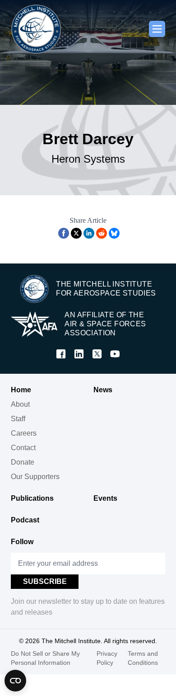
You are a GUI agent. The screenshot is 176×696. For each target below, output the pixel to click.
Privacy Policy (107, 658)
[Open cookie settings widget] (15, 680)
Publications (32, 498)
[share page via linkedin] (88, 233)
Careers (24, 433)
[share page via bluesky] (114, 233)
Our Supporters (35, 476)
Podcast (25, 520)
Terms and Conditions (143, 658)
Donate (22, 462)
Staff (18, 419)
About (20, 404)
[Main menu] (157, 29)
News (102, 390)
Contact (23, 447)
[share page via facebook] (63, 233)
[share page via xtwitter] (76, 233)
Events (105, 498)
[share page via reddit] (101, 233)
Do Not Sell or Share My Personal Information (45, 658)
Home (21, 390)
